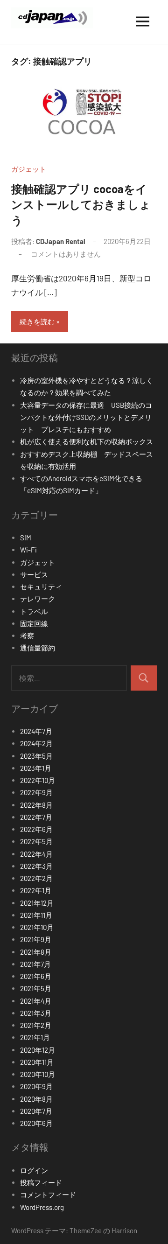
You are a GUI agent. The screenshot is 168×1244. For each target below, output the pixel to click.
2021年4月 (35, 1001)
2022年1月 (35, 890)
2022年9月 (36, 792)
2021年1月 (35, 1037)
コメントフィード (48, 1194)
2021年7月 (35, 964)
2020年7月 (36, 1111)
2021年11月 (36, 915)
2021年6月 (35, 976)
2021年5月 (35, 988)
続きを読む (37, 321)
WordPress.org (42, 1207)
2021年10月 (37, 927)
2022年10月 (37, 780)
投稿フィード (41, 1182)
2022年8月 (36, 805)
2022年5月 (36, 841)
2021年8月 (35, 952)
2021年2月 (35, 1025)
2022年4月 (36, 854)
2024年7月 (36, 731)
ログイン (34, 1170)
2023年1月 (35, 768)
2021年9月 (35, 939)
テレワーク (37, 598)
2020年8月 (36, 1099)
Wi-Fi (28, 549)
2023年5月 (36, 756)
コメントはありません (66, 254)
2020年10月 (37, 1074)
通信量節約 (37, 647)
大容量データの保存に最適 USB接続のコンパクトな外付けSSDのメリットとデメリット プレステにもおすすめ (86, 417)
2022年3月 (36, 866)
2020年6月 (36, 1123)
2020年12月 (37, 1050)
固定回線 (34, 623)
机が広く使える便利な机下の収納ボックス (86, 441)
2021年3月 (35, 1013)
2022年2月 (36, 878)
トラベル (34, 611)
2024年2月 (36, 743)
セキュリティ (41, 586)
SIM (25, 537)
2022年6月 (36, 829)
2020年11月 (37, 1062)
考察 (27, 635)
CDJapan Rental (60, 241)
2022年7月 (36, 817)
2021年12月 (37, 903)
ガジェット (28, 169)
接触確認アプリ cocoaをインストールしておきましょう (81, 204)
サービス (34, 574)
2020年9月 (36, 1086)
